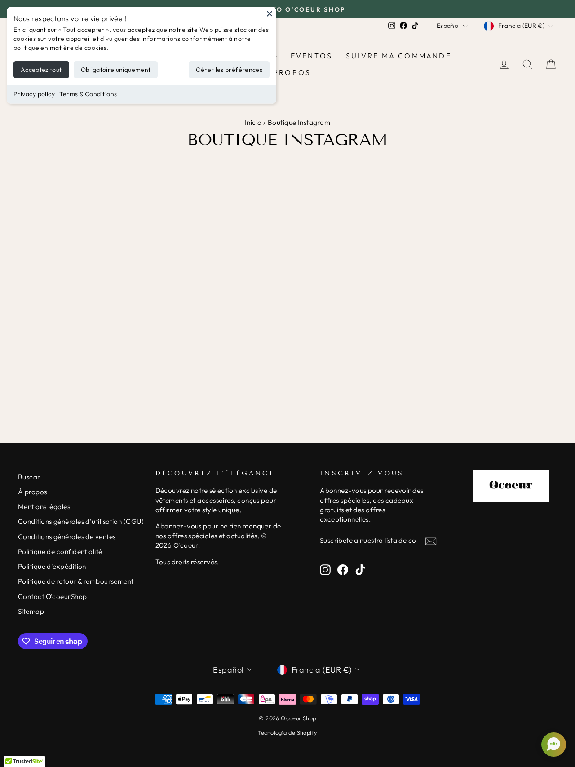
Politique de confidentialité (60, 551)
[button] (552, 744)
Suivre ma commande (398, 55)
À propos (287, 72)
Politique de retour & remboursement (76, 581)
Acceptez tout (41, 70)
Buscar (29, 477)
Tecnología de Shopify (287, 732)
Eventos (311, 55)
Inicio (253, 122)
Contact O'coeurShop (52, 596)
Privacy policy (34, 94)
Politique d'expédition (52, 566)
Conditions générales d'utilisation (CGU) (81, 521)
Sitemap (31, 611)
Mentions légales (44, 506)
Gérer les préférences (229, 70)
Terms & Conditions (88, 94)
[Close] (269, 13)
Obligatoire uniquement (116, 70)
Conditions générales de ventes (67, 536)
